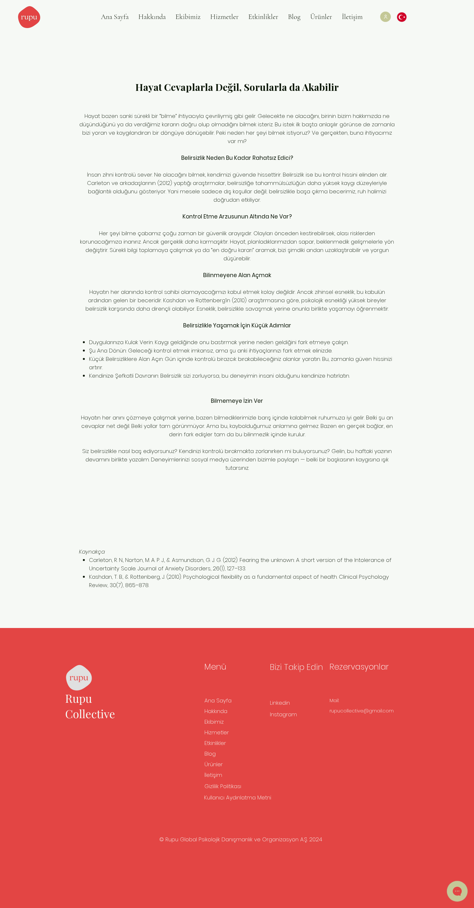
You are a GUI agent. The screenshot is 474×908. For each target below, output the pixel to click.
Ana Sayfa (218, 700)
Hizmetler (216, 732)
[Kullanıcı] (385, 17)
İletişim (213, 775)
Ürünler (213, 764)
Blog (210, 754)
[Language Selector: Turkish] (405, 17)
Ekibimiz (214, 722)
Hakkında (215, 711)
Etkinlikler (215, 743)
